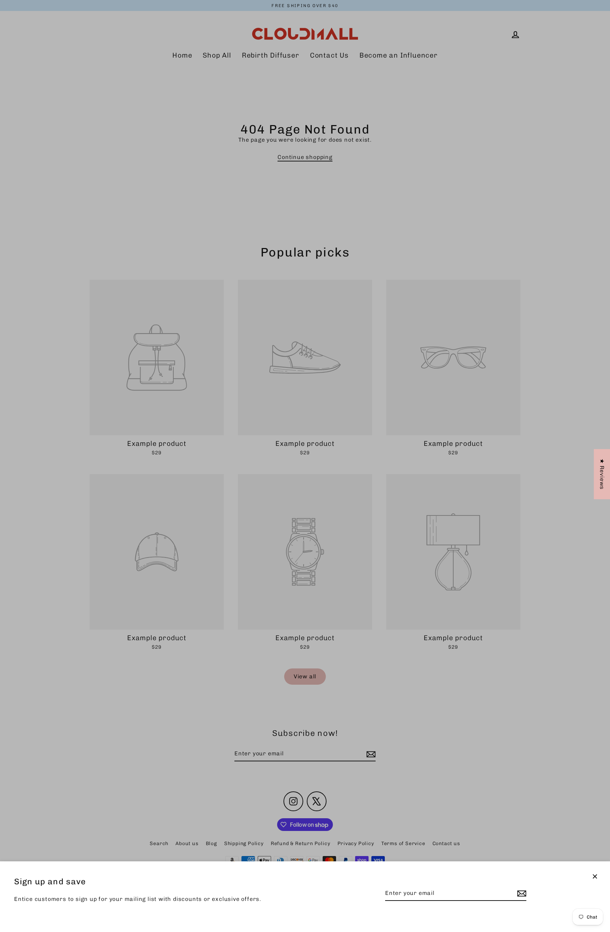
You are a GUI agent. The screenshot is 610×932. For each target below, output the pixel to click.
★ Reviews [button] (602, 474)
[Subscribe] (520, 893)
